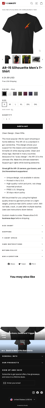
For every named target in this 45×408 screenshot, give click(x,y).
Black (4, 93)
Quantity (7, 115)
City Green (20, 93)
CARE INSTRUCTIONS (12, 244)
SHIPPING (7, 232)
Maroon (25, 93)
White (9, 93)
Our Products (10, 363)
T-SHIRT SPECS (9, 238)
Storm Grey (36, 93)
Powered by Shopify (22, 405)
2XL (28, 104)
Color (8, 89)
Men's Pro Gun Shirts (12, 9)
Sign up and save (12, 370)
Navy (30, 93)
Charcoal (15, 93)
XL (21, 104)
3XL (35, 104)
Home (4, 9)
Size (4, 100)
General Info (10, 356)
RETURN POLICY (9, 250)
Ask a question (10, 256)
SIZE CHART (8, 226)
